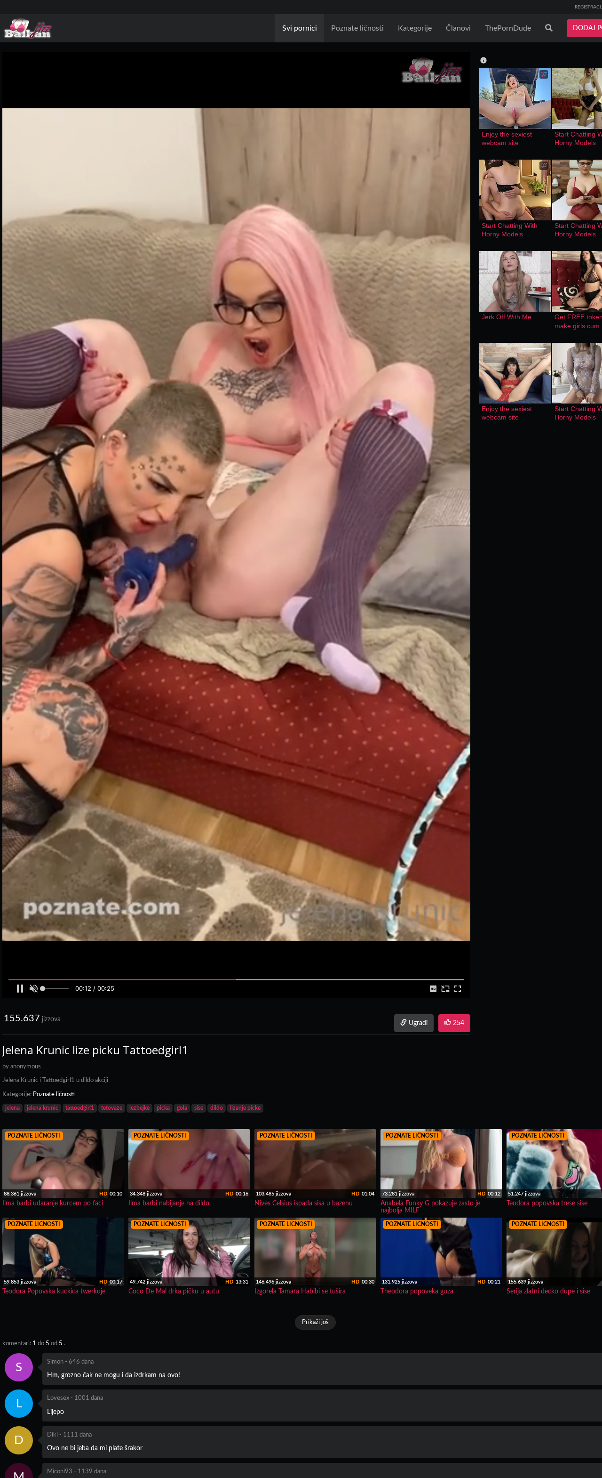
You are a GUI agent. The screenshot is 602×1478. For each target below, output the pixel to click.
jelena (12, 1108)
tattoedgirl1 (79, 1108)
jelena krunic (42, 1108)
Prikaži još (315, 1322)
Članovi (458, 28)
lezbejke (139, 1108)
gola (182, 1108)
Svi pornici (299, 28)
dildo (216, 1108)
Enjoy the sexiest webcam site (508, 138)
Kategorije (415, 28)
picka (163, 1108)
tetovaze (111, 1108)
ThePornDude (508, 28)
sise (198, 1108)
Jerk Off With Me (506, 317)
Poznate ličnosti (357, 28)
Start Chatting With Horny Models (510, 230)
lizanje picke (245, 1108)
